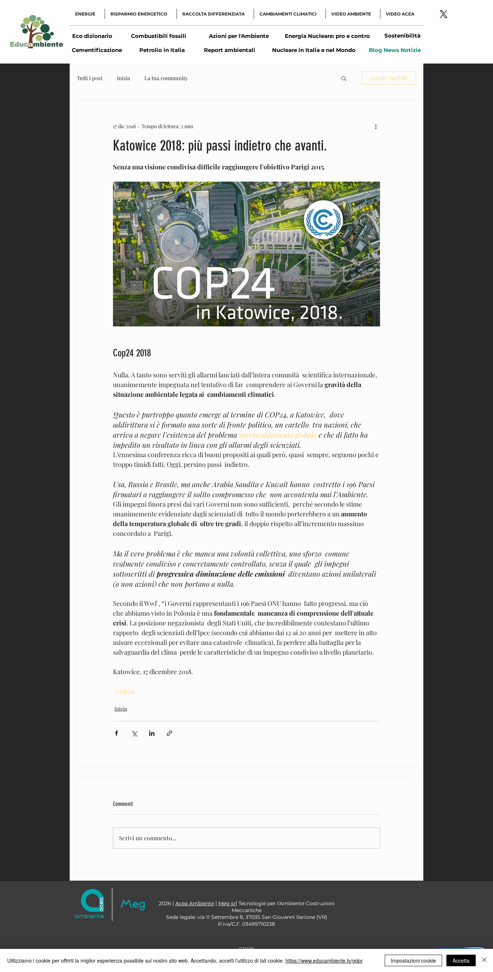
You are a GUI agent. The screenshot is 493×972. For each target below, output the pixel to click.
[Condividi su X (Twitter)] (134, 733)
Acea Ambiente (194, 903)
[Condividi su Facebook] (116, 733)
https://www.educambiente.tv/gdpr (324, 960)
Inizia (123, 78)
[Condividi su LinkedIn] (151, 733)
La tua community (166, 78)
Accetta (461, 960)
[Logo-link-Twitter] (444, 14)
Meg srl (227, 903)
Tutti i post (89, 78)
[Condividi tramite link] (169, 733)
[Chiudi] (484, 960)
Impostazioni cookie (413, 960)
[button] (343, 78)
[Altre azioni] (375, 126)
